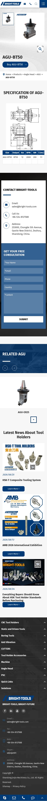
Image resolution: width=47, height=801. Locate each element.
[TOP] (42, 798)
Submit (23, 319)
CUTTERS (5, 648)
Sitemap (6, 786)
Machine (5, 662)
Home (8, 74)
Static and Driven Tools (13, 629)
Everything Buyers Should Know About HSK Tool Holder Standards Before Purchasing (22, 597)
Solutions (6, 688)
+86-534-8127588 (14, 732)
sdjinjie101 (11, 753)
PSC (3, 675)
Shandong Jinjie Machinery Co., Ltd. (18, 777)
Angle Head (29, 74)
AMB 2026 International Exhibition (22, 545)
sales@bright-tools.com (18, 722)
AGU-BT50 (10, 77)
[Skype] (4, 798)
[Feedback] (32, 798)
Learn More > (13, 489)
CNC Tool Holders (10, 622)
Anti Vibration (8, 642)
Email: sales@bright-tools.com (24, 205)
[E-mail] (14, 798)
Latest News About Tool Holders (23, 434)
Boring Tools (7, 635)
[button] (5, 368)
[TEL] (23, 798)
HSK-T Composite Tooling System (22, 480)
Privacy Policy (19, 786)
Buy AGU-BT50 (16, 64)
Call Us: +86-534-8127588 (20, 215)
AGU (39, 74)
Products (18, 74)
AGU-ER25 (23, 412)
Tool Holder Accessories (13, 655)
